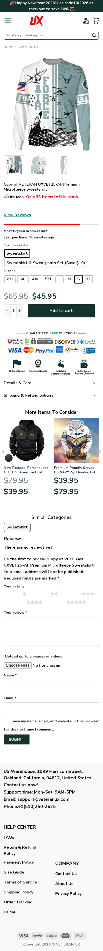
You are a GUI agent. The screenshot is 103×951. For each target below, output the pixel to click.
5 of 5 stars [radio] (55, 602)
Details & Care (17, 383)
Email (10, 697)
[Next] (91, 104)
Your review (15, 612)
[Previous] (12, 104)
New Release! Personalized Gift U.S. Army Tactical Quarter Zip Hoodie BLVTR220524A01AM (26, 470)
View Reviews (17, 215)
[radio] (17, 253)
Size (7, 271)
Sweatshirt (28, 47)
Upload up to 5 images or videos (33, 656)
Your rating (14, 586)
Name (10, 675)
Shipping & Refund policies (29, 395)
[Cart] (96, 20)
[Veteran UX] (37, 20)
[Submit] (94, 36)
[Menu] (8, 20)
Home (8, 47)
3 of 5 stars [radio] (71, 594)
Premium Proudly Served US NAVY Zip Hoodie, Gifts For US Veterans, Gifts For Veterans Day (76, 470)
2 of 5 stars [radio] (39, 594)
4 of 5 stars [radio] (15, 602)
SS (6, 245)
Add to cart (61, 310)
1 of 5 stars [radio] (11, 594)
